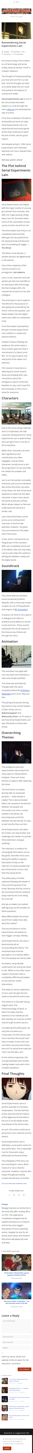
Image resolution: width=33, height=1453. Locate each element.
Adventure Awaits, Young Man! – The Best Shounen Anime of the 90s (16, 1302)
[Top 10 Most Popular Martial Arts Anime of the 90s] (5, 1381)
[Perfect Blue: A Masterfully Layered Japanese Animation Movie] (5, 1408)
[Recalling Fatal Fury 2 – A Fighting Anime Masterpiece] (5, 1390)
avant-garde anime (10, 1183)
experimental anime (21, 1183)
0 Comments (19, 54)
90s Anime (7, 54)
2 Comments (19, 1383)
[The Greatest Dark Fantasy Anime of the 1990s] (5, 1399)
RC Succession (21, 609)
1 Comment (21, 1401)
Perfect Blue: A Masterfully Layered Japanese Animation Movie (16, 1274)
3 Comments (22, 1392)
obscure (10, 109)
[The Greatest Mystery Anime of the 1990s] (5, 1417)
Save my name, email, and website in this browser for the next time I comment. (15, 1360)
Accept (7, 1448)
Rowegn (6, 52)
